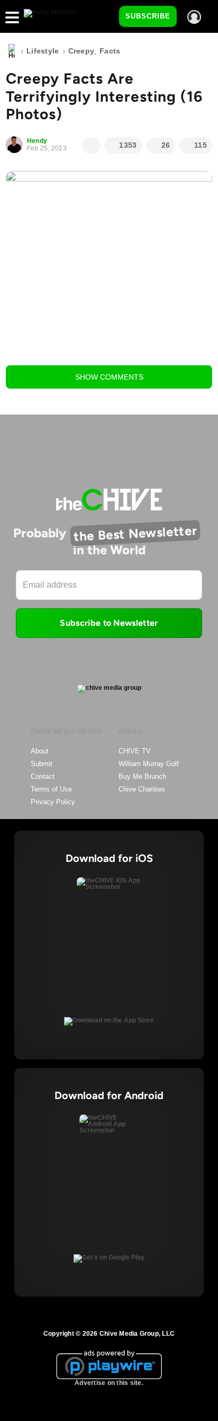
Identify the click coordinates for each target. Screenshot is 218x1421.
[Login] (194, 17)
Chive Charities (142, 789)
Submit (41, 764)
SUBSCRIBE (147, 16)
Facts (109, 51)
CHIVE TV (135, 751)
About (40, 751)
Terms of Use (51, 789)
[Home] (11, 51)
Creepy (81, 51)
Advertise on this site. (109, 1383)
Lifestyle (42, 51)
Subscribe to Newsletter (109, 623)
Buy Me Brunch (142, 776)
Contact (42, 776)
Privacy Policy (53, 802)
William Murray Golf (149, 764)
